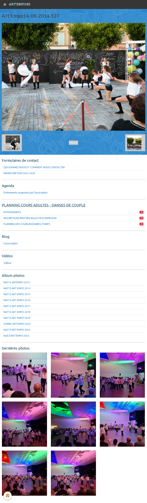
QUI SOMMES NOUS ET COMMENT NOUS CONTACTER (34, 167)
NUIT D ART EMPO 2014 (17, 288)
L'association (11, 243)
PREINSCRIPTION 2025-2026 (19, 173)
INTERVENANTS (73, 212)
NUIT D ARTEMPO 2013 (17, 282)
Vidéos (7, 263)
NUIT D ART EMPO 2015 (17, 294)
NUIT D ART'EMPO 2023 (17, 329)
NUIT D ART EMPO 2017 (17, 306)
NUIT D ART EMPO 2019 (17, 317)
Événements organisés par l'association (26, 192)
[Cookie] (8, 496)
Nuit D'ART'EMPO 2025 (16, 335)
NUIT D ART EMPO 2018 (17, 312)
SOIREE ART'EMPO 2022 (17, 323)
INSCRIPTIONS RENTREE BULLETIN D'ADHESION (73, 218)
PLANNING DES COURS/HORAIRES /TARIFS (73, 224)
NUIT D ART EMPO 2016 (17, 300)
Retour (73, 142)
